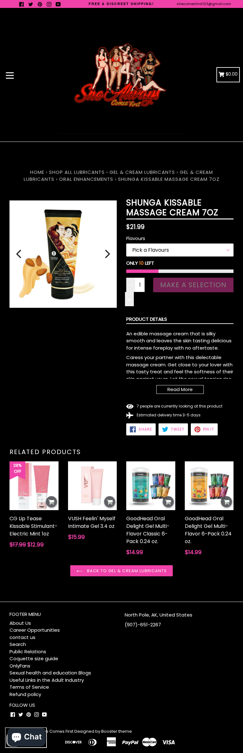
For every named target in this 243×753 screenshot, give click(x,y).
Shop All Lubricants (77, 172)
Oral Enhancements (86, 179)
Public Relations (27, 651)
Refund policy (25, 694)
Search (17, 644)
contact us (22, 637)
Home (37, 172)
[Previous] (18, 254)
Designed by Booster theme (103, 731)
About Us (20, 623)
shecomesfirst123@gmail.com (204, 3)
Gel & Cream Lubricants (142, 172)
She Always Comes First (49, 731)
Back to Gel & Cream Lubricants (126, 571)
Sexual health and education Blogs (50, 672)
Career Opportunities (34, 630)
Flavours (135, 238)
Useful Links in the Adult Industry (46, 680)
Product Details (146, 319)
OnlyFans (19, 665)
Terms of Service (29, 687)
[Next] (107, 254)
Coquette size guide (33, 658)
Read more (180, 389)
